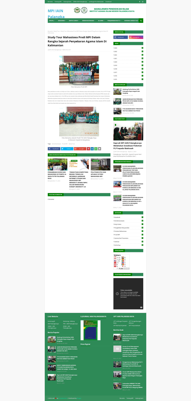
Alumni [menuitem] (100, 20)
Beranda (50, 1)
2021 (128, 58)
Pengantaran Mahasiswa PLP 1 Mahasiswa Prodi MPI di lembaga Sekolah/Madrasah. (133, 364)
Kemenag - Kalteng (69, 321)
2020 (128, 62)
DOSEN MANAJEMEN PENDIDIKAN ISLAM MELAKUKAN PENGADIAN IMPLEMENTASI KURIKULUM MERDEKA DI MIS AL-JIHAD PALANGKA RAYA (133, 185)
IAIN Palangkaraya (53, 324)
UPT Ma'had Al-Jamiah (120, 325)
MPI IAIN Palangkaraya (55, 50)
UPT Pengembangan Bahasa (135, 322)
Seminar (128, 242)
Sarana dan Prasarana (128, 238)
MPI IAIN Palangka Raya (56, 16)
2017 (128, 72)
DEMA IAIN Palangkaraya (80, 1)
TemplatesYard (62, 398)
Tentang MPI (58, 1)
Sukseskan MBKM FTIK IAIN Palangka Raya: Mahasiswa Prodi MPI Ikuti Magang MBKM (132, 385)
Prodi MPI (65, 144)
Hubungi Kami (67, 1)
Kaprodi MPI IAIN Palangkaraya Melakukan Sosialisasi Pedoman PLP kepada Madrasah (127, 146)
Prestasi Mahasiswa (128, 231)
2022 (128, 55)
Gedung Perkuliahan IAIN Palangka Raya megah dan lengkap (131, 91)
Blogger (79, 398)
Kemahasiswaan (56, 144)
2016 (128, 76)
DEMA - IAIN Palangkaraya (67, 327)
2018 (128, 69)
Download (108, 1)
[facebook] (140, 1)
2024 (128, 48)
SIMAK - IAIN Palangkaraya (52, 327)
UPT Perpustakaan (134, 325)
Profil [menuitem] (51, 20)
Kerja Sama (128, 224)
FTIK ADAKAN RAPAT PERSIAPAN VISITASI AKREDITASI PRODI (133, 110)
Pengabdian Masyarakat (128, 228)
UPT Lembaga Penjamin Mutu (120, 322)
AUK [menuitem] (56, 25)
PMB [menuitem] (50, 25)
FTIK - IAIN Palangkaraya (70, 324)
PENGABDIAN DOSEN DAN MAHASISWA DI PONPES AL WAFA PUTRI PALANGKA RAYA (57, 175)
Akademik (128, 217)
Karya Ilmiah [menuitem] (73, 20)
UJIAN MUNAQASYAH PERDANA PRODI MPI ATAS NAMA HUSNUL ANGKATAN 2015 (133, 101)
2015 (128, 79)
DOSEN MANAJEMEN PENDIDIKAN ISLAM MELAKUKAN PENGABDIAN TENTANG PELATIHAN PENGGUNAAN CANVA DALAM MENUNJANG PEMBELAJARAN (133, 171)
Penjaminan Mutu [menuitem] (114, 20)
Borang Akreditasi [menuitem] (131, 20)
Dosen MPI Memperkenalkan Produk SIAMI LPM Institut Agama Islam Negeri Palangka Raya (132, 375)
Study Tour (57, 31)
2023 (128, 51)
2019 (128, 65)
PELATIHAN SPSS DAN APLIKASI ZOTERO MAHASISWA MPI (98, 174)
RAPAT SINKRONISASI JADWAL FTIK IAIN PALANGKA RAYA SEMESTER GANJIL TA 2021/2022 (67, 367)
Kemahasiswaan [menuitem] (88, 20)
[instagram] (142, 1)
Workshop (128, 245)
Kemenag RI (51, 321)
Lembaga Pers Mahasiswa (96, 1)
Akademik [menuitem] (61, 20)
